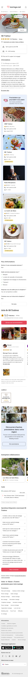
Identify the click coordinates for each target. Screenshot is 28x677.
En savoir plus (5, 90)
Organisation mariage (6, 608)
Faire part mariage (5, 591)
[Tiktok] (19, 656)
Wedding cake (4, 611)
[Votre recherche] (2, 16)
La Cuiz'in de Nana (10, 211)
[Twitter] (6, 656)
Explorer (22, 30)
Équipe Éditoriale (5, 639)
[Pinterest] (9, 656)
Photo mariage (4, 593)
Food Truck (13, 611)
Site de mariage (22, 639)
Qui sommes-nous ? (19, 637)
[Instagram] (13, 656)
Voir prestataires (14, 444)
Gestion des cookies (6, 630)
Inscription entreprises (6, 637)
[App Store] (6, 649)
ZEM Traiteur (8, 124)
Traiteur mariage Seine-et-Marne (9, 502)
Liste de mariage (15, 605)
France (6, 664)
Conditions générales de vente (9, 626)
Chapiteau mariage (6, 602)
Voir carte (22, 492)
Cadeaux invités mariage (18, 591)
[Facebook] (2, 656)
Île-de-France (4, 11)
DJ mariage (4, 614)
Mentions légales (11, 623)
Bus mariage (4, 599)
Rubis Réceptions (9, 182)
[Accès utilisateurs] (26, 7)
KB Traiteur (7, 241)
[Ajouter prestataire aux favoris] (25, 16)
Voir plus (14, 304)
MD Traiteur (8, 152)
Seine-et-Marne (14, 11)
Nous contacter (14, 569)
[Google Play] (18, 649)
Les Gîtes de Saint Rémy (11, 478)
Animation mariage (17, 602)
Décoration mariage (14, 599)
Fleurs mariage (4, 605)
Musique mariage (5, 596)
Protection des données (7, 628)
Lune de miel (17, 608)
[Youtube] (16, 656)
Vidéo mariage (14, 593)
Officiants (20, 611)
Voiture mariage (16, 596)
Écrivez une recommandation (14, 322)
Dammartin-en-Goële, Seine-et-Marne (14, 42)
